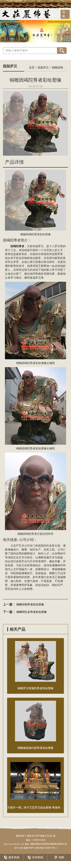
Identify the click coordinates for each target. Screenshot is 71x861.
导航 (63, 14)
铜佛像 (59, 569)
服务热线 (14, 857)
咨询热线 (37, 857)
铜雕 (52, 573)
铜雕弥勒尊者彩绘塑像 (30, 604)
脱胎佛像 (21, 573)
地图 (61, 857)
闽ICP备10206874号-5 (46, 848)
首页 (32, 67)
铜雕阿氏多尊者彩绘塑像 (31, 612)
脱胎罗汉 (43, 67)
